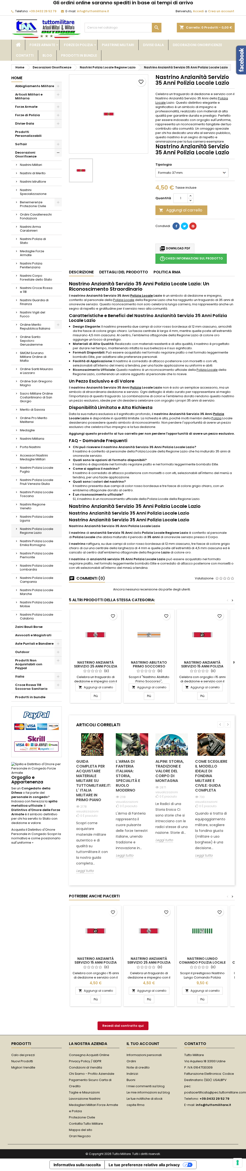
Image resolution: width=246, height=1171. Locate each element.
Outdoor (22, 652)
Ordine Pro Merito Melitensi (33, 420)
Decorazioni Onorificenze (197, 44)
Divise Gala (153, 44)
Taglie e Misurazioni (84, 1092)
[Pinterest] (193, 226)
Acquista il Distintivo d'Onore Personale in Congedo (33, 831)
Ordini (131, 1061)
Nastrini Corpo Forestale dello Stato (36, 277)
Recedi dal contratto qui (123, 1025)
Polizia (135, 387)
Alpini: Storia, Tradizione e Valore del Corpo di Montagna (169, 771)
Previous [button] (220, 724)
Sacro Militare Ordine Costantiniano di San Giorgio (36, 397)
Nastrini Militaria (32, 438)
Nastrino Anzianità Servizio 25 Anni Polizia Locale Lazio (95, 666)
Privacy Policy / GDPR (85, 1061)
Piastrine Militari (118, 44)
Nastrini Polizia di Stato (33, 241)
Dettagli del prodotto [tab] (123, 272)
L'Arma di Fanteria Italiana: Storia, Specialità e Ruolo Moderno (128, 776)
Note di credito (138, 1067)
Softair (21, 144)
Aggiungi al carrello (180, 210)
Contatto (195, 1043)
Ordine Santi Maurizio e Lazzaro (36, 371)
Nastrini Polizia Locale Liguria (36, 518)
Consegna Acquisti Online (89, 1055)
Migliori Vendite (23, 1067)
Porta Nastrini (30, 447)
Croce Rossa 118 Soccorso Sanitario (31, 687)
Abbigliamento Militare (34, 86)
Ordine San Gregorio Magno (36, 383)
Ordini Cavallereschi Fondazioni (36, 216)
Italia (19, 676)
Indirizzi (132, 1073)
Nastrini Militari (31, 164)
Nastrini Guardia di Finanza (34, 302)
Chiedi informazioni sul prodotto (191, 259)
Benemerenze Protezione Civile (33, 204)
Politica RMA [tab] (167, 272)
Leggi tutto (85, 871)
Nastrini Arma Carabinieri (30, 228)
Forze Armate (42, 44)
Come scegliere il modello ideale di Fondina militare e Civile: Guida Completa (211, 776)
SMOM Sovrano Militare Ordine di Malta (33, 357)
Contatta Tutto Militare (86, 1123)
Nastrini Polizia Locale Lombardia (36, 567)
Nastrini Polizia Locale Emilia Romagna (36, 543)
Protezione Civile (82, 1117)
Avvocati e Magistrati (33, 635)
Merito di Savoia (32, 409)
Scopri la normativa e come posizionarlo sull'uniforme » (36, 838)
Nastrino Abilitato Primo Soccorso (149, 664)
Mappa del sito (80, 1130)
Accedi (198, 11)
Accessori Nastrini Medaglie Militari (34, 457)
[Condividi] (176, 226)
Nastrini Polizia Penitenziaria (31, 265)
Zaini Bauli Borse (29, 627)
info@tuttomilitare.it (93, 11)
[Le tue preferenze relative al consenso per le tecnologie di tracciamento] (237, 1162)
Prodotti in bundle (79, 55)
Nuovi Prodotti (22, 1061)
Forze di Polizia (78, 44)
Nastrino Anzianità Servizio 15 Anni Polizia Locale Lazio (202, 666)
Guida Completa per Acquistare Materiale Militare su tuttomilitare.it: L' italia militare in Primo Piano (92, 781)
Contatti (25, 55)
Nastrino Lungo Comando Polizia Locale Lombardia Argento (202, 962)
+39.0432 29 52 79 (42, 11)
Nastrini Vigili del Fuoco (32, 314)
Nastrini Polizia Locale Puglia (36, 469)
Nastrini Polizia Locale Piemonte (36, 555)
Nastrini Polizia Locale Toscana (36, 494)
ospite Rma (135, 1105)
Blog (47, 55)
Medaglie (27, 430)
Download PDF (175, 249)
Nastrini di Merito (33, 173)
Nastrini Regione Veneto (32, 506)
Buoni (131, 1080)
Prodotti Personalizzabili (28, 134)
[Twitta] (184, 226)
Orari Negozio (80, 1136)
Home (16, 78)
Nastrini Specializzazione (33, 192)
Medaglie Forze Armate (32, 253)
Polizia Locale (141, 295)
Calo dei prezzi (23, 1055)
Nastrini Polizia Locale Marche (36, 592)
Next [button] (228, 724)
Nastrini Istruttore (33, 181)
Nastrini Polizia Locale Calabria (36, 616)
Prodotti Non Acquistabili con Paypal (28, 664)
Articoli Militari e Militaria (29, 96)
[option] (92, 806)
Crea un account (221, 11)
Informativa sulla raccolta (77, 1164)
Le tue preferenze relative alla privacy (144, 1164)
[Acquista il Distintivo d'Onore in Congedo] (36, 768)
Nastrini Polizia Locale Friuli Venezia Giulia (36, 482)
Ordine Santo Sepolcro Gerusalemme (31, 341)
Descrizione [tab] (81, 272)
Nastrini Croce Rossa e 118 (36, 290)
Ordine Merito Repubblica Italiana (35, 326)
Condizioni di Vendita (85, 1067)
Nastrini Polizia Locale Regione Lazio (36, 531)
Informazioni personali (144, 1055)
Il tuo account (143, 1043)
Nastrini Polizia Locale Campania (36, 580)
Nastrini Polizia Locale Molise (36, 604)
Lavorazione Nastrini (84, 1098)
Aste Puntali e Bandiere (34, 643)
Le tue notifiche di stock (145, 1098)
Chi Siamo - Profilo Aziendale (91, 1073)
